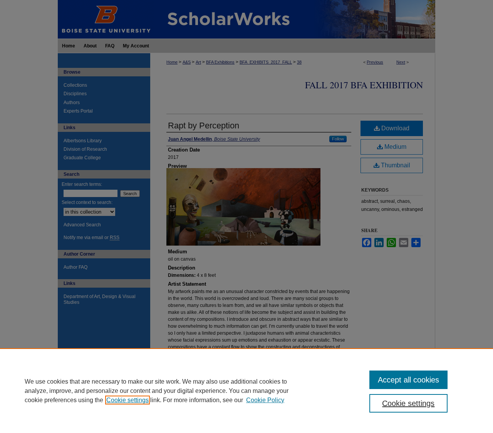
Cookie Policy (265, 400)
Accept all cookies (408, 380)
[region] (246, 390)
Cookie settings (127, 400)
